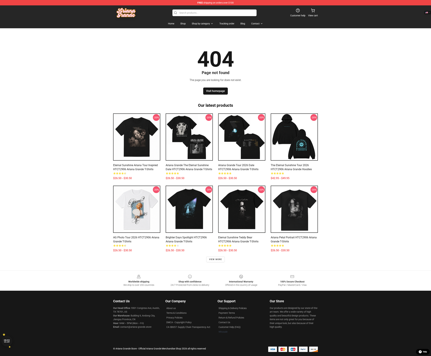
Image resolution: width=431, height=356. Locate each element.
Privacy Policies (174, 317)
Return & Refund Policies (231, 317)
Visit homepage (215, 91)
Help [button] (425, 352)
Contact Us (224, 322)
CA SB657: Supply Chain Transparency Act (188, 327)
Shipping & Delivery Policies (233, 308)
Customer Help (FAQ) (230, 327)
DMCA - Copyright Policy (179, 322)
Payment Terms (227, 313)
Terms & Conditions (176, 313)
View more (215, 259)
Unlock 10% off (7, 341)
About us (171, 308)
